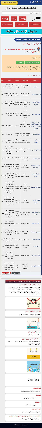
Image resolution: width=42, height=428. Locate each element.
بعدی (15, 273)
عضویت (4, 18)
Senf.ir (35, 2)
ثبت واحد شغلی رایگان (8, 2)
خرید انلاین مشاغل (21, 24)
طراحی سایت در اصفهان (21, 424)
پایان (19, 273)
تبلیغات (21, 18)
